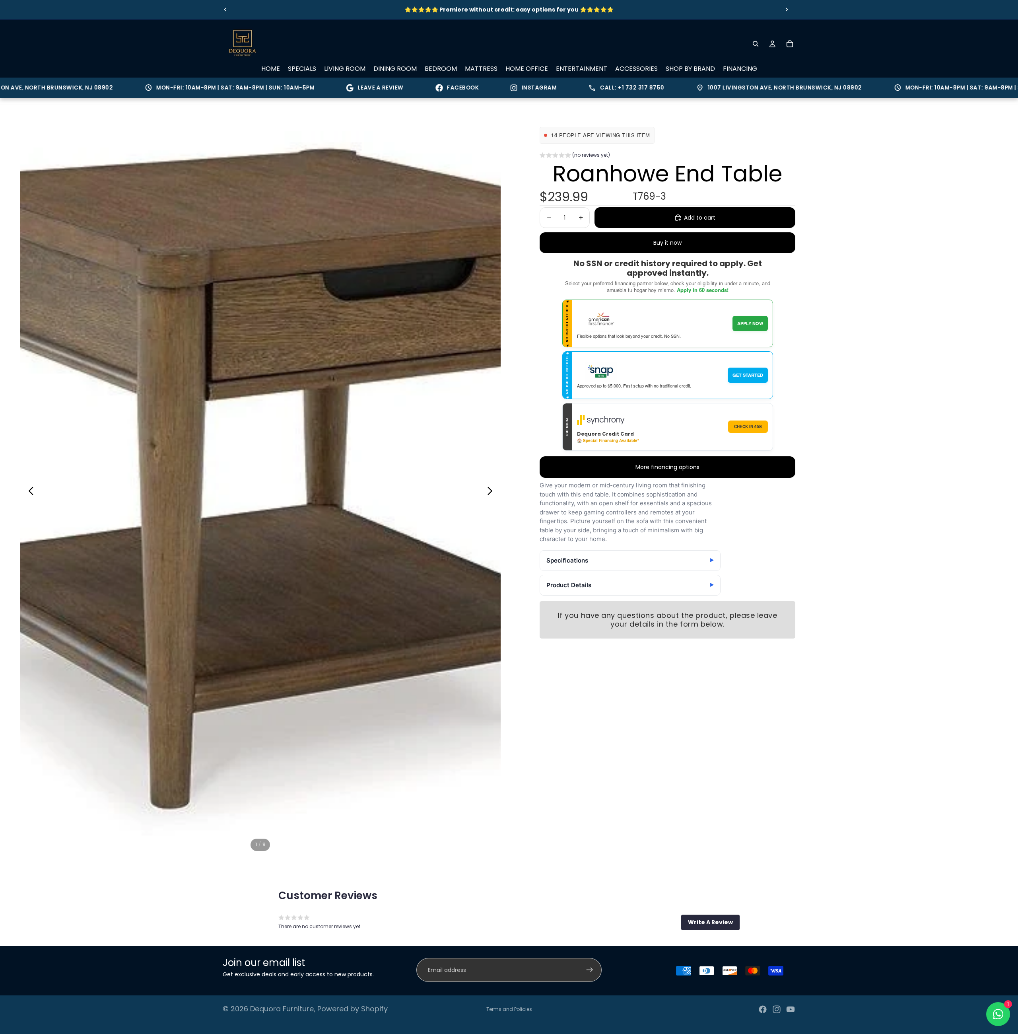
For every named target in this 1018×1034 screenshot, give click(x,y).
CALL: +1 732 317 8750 (586, 88)
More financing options (667, 467)
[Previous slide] (225, 9)
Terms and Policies (509, 1009)
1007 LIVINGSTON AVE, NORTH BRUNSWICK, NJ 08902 (738, 88)
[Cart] (789, 44)
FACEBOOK (422, 88)
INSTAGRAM (498, 88)
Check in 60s (748, 426)
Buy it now (667, 243)
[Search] (755, 44)
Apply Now (750, 323)
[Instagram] (776, 1009)
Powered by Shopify (352, 1009)
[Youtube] (790, 1009)
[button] (575, 156)
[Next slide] (786, 9)
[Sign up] (589, 970)
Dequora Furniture (282, 1009)
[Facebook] (762, 1009)
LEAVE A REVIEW (340, 88)
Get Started (747, 375)
